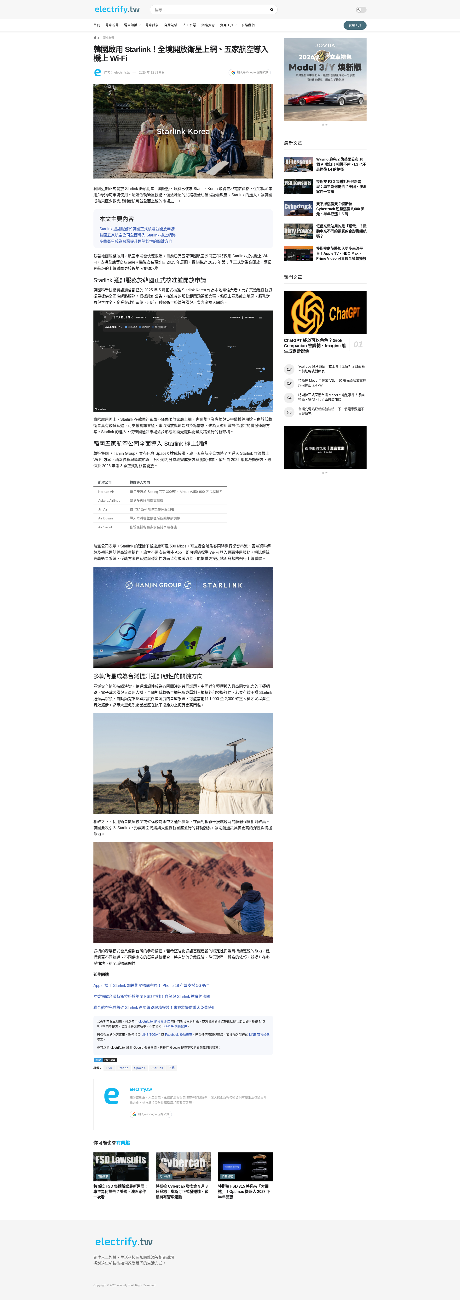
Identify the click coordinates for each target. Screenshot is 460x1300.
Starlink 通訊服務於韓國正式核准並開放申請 (137, 229)
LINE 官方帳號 (259, 1034)
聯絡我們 (248, 25)
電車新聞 (112, 25)
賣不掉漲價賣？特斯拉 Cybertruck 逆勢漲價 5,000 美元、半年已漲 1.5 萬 (340, 209)
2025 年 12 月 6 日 (152, 72)
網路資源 (208, 25)
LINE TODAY (151, 1034)
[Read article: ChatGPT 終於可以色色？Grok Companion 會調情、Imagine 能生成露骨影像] (325, 312)
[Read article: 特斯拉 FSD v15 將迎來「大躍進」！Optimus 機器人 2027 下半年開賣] (245, 1166)
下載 (172, 1068)
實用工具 (227, 25)
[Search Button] (273, 9)
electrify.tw (122, 72)
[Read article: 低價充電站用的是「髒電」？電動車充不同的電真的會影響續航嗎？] (298, 231)
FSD (109, 1068)
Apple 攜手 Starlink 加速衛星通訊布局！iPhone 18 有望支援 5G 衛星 (151, 986)
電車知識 (131, 25)
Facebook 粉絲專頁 (178, 1034)
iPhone (123, 1068)
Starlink (157, 1068)
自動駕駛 (171, 25)
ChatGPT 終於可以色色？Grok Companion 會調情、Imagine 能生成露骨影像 (315, 346)
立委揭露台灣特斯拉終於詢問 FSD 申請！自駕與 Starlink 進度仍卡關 (151, 997)
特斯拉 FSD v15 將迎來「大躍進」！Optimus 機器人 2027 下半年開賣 (244, 1191)
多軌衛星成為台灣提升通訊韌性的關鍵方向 (135, 241)
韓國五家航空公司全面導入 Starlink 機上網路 (137, 235)
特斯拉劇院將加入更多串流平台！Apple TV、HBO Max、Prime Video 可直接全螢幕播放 (341, 253)
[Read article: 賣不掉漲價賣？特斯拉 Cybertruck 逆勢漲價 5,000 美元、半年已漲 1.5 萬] (298, 208)
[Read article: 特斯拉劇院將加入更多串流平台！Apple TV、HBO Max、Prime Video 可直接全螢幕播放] (298, 253)
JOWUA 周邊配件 (175, 1026)
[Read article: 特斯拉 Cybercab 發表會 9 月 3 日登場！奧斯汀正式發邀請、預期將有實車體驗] (183, 1166)
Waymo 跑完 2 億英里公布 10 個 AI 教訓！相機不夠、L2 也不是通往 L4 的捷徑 (341, 164)
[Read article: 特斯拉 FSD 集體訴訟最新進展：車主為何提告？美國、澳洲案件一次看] (121, 1166)
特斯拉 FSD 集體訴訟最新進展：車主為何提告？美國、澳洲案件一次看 (120, 1191)
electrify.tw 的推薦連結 (154, 1021)
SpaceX (140, 1068)
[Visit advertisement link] (325, 79)
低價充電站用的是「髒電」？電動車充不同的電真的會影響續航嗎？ (341, 231)
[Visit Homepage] (117, 10)
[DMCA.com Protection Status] (105, 1060)
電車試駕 (152, 25)
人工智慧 (189, 25)
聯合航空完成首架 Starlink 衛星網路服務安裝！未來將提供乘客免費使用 (154, 1008)
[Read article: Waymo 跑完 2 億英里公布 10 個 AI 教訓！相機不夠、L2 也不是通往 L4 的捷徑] (298, 164)
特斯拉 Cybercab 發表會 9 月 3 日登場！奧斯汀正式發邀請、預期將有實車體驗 (182, 1191)
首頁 (96, 25)
